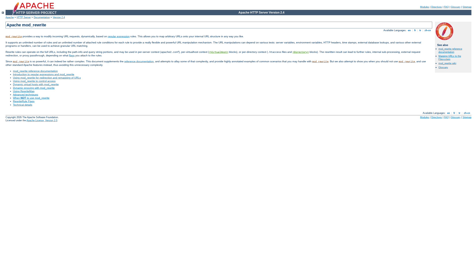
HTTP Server (24, 17)
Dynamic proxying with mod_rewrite (34, 87)
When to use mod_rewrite (31, 97)
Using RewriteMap (23, 91)
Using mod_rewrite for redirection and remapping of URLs (47, 77)
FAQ (446, 7)
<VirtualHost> (218, 52)
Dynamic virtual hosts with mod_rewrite (36, 84)
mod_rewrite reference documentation (35, 71)
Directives (436, 7)
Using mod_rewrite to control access (34, 81)
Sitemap (467, 7)
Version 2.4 (59, 17)
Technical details (22, 104)
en (409, 30)
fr (415, 30)
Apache (10, 17)
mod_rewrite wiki (447, 63)
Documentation (42, 17)
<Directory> (301, 52)
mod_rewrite (14, 36)
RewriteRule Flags (23, 101)
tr (420, 30)
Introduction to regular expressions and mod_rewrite (43, 74)
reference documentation (139, 61)
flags (72, 55)
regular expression (119, 36)
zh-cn (428, 30)
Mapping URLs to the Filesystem (449, 58)
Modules (424, 7)
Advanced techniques (25, 94)
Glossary (455, 7)
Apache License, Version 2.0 (41, 120)
